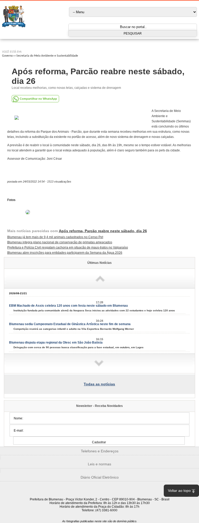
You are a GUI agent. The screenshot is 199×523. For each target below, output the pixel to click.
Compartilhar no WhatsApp (38, 98)
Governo (7, 55)
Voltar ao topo (179, 490)
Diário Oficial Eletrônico (100, 477)
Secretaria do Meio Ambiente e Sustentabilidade (47, 55)
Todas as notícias (99, 384)
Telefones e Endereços (99, 451)
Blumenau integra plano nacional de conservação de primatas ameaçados (59, 242)
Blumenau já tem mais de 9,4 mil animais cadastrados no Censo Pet (55, 237)
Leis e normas (99, 464)
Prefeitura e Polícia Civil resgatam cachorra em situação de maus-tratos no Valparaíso (67, 247)
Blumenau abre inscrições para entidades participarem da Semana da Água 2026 (64, 252)
